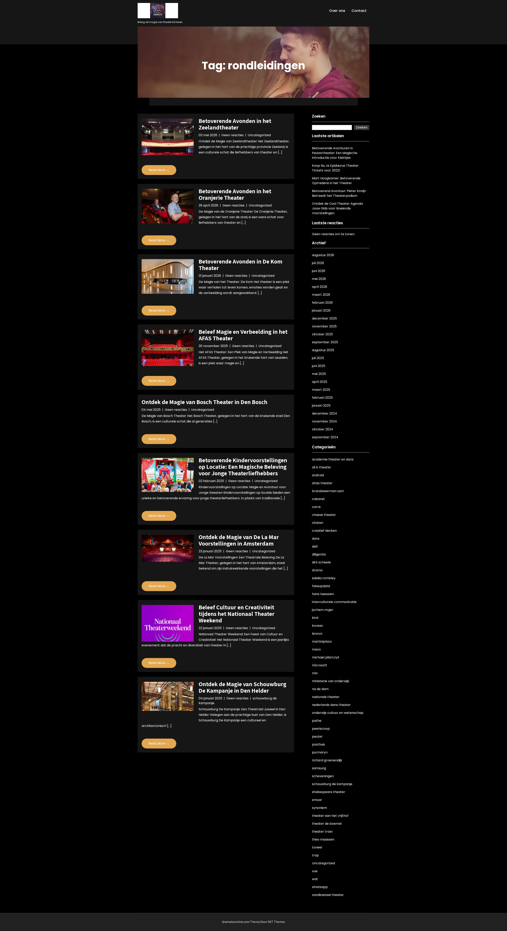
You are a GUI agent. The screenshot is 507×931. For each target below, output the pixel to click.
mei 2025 (319, 374)
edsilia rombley (323, 578)
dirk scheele (321, 562)
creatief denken (324, 530)
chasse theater (324, 515)
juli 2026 (318, 263)
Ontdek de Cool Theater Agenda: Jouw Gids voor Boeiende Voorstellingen (337, 208)
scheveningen (323, 776)
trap (315, 855)
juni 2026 (318, 271)
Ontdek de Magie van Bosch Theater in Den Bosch (204, 402)
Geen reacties (232, 135)
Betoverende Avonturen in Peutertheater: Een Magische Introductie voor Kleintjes (334, 153)
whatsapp (320, 887)
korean (317, 625)
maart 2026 (321, 294)
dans (315, 538)
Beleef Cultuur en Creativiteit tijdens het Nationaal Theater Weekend (236, 613)
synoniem (319, 807)
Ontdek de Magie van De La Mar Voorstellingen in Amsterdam (239, 540)
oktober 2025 (322, 334)
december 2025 (324, 318)
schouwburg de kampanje (332, 784)
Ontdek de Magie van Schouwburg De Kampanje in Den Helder (242, 687)
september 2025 (325, 342)
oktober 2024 (322, 429)
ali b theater (321, 467)
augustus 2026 (323, 255)
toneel (317, 847)
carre (316, 507)
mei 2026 (319, 279)
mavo (316, 649)
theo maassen (323, 839)
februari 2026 (322, 302)
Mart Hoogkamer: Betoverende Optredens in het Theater (336, 180)
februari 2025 (322, 397)
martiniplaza (322, 641)
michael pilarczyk (325, 657)
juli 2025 (318, 358)
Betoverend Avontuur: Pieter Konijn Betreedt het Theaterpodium (339, 193)
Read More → (159, 170)
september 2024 (325, 437)
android (318, 475)
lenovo (317, 633)
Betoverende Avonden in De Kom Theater (240, 264)
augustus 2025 (323, 350)
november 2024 (324, 421)
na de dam (320, 689)
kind (315, 617)
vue (314, 871)
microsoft (319, 665)
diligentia (319, 554)
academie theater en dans (333, 459)
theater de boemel (327, 823)
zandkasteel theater (328, 895)
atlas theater (322, 483)
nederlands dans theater (331, 705)
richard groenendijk (327, 760)
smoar (317, 800)
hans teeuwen (323, 594)
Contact (359, 10)
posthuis (318, 744)
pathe (316, 720)
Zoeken (318, 116)
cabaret (318, 499)
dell (314, 546)
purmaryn (320, 752)
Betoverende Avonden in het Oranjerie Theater (235, 194)
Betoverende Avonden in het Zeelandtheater (235, 124)
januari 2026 (321, 310)
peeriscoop (321, 728)
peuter (317, 736)
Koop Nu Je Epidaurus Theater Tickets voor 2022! (335, 168)
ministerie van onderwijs (330, 681)
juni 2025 (318, 366)
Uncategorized (259, 135)
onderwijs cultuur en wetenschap (337, 712)
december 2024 (324, 413)
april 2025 (319, 381)
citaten (317, 522)
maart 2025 (321, 389)
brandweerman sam (328, 491)
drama (317, 570)
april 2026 (319, 286)
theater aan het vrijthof (330, 815)
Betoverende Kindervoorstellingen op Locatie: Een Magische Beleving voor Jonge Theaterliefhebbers (243, 466)
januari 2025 (321, 405)
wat (315, 879)
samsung (319, 768)
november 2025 (324, 326)
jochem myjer (322, 610)
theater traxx (322, 831)
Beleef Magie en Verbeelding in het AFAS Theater (243, 335)
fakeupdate (321, 586)
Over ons (337, 10)
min (315, 673)
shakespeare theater (328, 792)
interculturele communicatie (334, 602)
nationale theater (325, 697)
